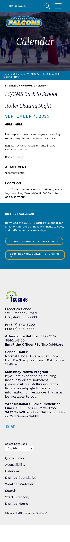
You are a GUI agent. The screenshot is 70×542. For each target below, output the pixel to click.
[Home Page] (24, 21)
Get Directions (15, 197)
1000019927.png (15, 173)
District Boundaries (20, 478)
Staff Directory (17, 497)
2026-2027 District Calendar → (34, 241)
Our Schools (17, 6)
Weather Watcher (19, 484)
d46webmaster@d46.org (32, 513)
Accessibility (15, 465)
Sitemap (10, 513)
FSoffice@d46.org (48, 344)
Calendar (18, 74)
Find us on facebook (7, 426)
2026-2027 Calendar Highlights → (34, 255)
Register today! (14, 157)
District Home (16, 503)
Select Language (16, 443)
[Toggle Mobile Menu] (58, 6)
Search (47, 6)
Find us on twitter (13, 426)
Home (6, 74)
